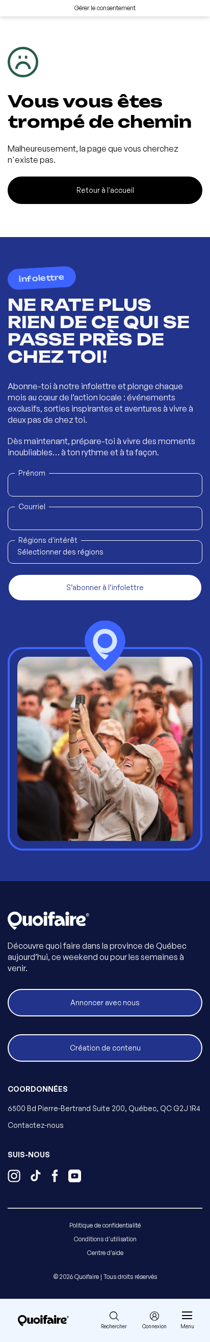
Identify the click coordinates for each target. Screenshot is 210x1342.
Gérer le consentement (105, 8)
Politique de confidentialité (105, 1225)
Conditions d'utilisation (105, 1239)
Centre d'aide (105, 1253)
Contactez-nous (36, 1125)
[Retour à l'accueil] (43, 1320)
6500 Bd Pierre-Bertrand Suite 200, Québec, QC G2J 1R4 (104, 1108)
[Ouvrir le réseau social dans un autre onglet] (14, 1177)
